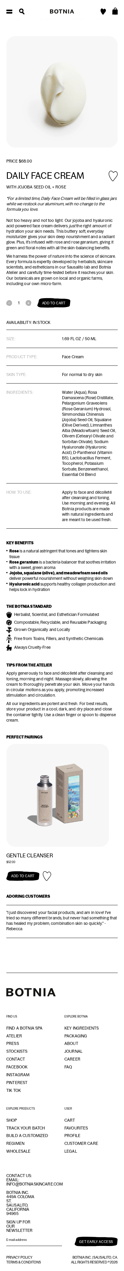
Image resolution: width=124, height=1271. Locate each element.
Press (12, 1043)
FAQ (68, 1066)
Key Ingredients (81, 1028)
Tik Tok (13, 1090)
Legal (70, 1151)
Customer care (81, 1143)
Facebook (16, 1066)
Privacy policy (19, 1257)
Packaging (75, 1035)
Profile (72, 1135)
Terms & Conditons (23, 1262)
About (71, 1043)
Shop (11, 1120)
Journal (73, 1051)
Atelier (14, 1035)
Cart (69, 1120)
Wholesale (18, 1151)
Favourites (76, 1128)
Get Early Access (96, 1242)
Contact (15, 1059)
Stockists (16, 1051)
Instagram (17, 1074)
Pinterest (16, 1082)
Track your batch (25, 1128)
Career (72, 1059)
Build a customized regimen (27, 1139)
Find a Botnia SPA (24, 1028)
